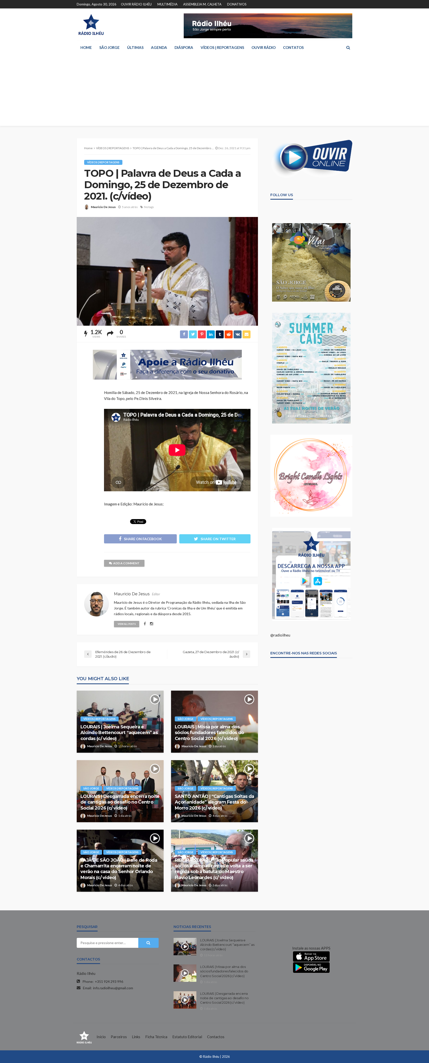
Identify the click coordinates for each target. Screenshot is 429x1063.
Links (136, 1036)
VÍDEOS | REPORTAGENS (222, 47)
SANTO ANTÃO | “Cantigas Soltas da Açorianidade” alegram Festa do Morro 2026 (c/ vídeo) (214, 802)
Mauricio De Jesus (103, 207)
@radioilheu (280, 635)
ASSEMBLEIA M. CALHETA (202, 4)
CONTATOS (293, 47)
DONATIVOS (237, 4)
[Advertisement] (214, 91)
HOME (86, 47)
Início (101, 1036)
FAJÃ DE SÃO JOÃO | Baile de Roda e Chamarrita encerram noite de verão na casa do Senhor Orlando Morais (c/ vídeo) (118, 868)
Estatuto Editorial (187, 1036)
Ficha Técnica (156, 1036)
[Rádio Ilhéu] (91, 24)
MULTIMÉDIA (167, 4)
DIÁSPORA (184, 47)
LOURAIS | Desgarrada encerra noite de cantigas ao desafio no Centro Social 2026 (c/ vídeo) (120, 802)
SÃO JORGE (109, 47)
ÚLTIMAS (135, 47)
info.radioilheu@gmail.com (113, 988)
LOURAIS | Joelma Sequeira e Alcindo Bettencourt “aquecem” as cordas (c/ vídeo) (119, 732)
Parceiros (119, 1036)
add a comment (126, 563)
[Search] (348, 47)
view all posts (127, 624)
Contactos (215, 1036)
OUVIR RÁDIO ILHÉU (136, 4)
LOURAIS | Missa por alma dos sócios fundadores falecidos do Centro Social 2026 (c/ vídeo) (209, 732)
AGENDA (159, 47)
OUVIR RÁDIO (263, 47)
